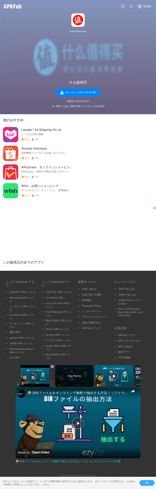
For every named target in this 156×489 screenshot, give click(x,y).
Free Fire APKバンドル (59, 291)
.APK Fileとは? (126, 288)
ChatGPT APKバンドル (23, 291)
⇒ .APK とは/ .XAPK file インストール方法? (78, 106)
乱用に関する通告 (92, 294)
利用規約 (87, 300)
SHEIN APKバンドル (21, 343)
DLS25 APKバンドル (57, 329)
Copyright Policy (91, 305)
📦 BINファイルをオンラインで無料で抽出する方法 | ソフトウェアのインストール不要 (77, 392)
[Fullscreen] (52, 384)
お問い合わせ (89, 288)
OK (147, 482)
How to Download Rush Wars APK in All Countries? (130, 312)
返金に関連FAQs (91, 322)
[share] (132, 391)
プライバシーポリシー (94, 316)
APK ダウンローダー (129, 340)
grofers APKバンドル (22, 337)
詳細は (45, 484)
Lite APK (15, 357)
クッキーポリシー (92, 311)
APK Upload (125, 346)
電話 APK (15, 332)
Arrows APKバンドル (58, 334)
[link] (21, 394)
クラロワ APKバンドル (58, 340)
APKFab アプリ (126, 335)
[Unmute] (22, 384)
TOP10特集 (124, 357)
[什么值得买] (78, 20)
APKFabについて (91, 328)
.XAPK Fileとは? (127, 294)
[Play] (18, 384)
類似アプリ (124, 351)
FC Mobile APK (54, 297)
